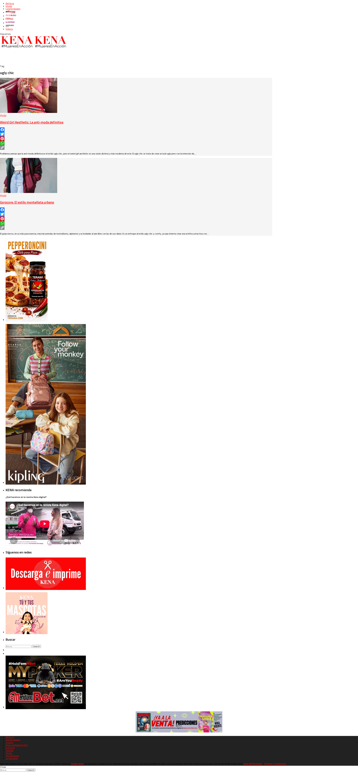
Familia (9, 750)
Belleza (10, 3)
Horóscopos (12, 756)
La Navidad (12, 758)
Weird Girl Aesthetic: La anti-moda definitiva (31, 122)
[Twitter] (136, 134)
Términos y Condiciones (275, 764)
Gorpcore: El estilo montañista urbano (27, 202)
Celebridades (13, 9)
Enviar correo (77, 764)
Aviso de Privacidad (252, 764)
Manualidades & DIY (17, 745)
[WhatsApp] (136, 143)
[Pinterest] (136, 138)
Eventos (10, 748)
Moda (9, 6)
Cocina (9, 742)
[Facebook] (136, 129)
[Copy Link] (136, 147)
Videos (9, 29)
